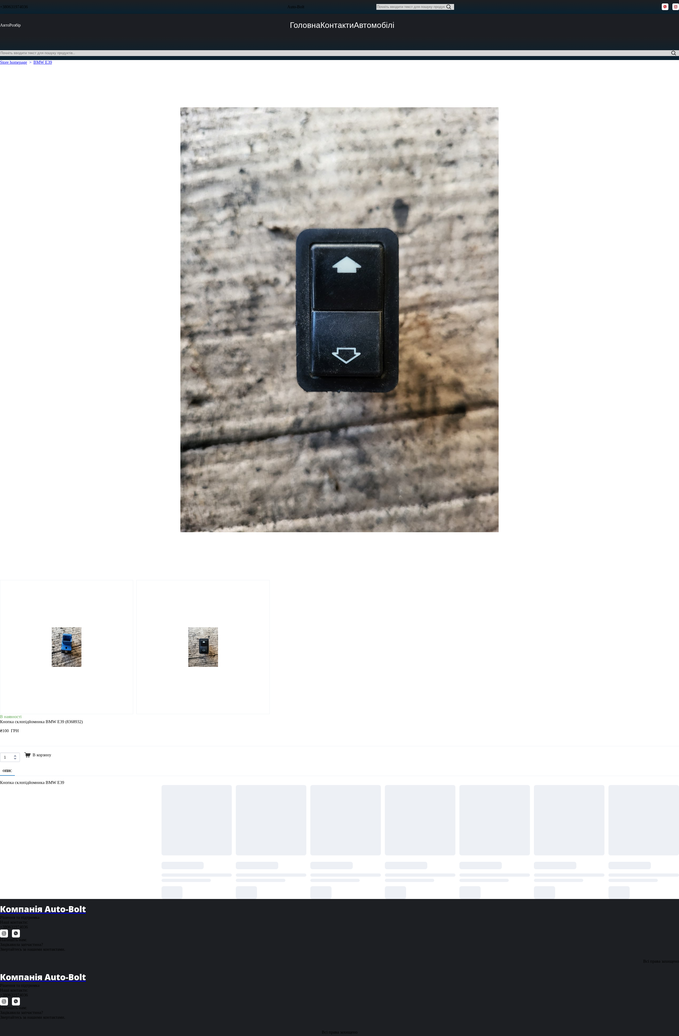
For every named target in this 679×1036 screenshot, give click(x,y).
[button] (449, 7)
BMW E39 (42, 62)
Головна (305, 25)
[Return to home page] (274, 6)
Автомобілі (374, 25)
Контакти (337, 25)
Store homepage (13, 62)
